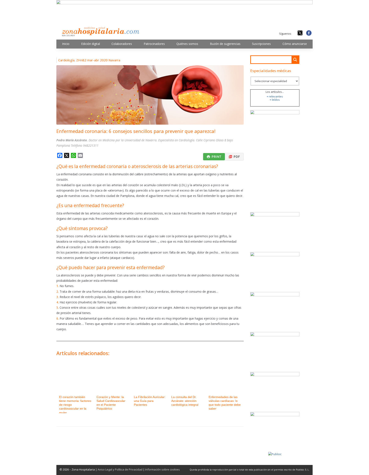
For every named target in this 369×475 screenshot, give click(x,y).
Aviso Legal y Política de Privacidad (120, 469)
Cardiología (66, 60)
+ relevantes (275, 96)
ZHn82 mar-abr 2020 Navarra (98, 60)
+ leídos (275, 100)
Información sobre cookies (162, 469)
